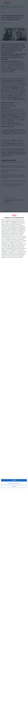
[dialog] (14, 460)
